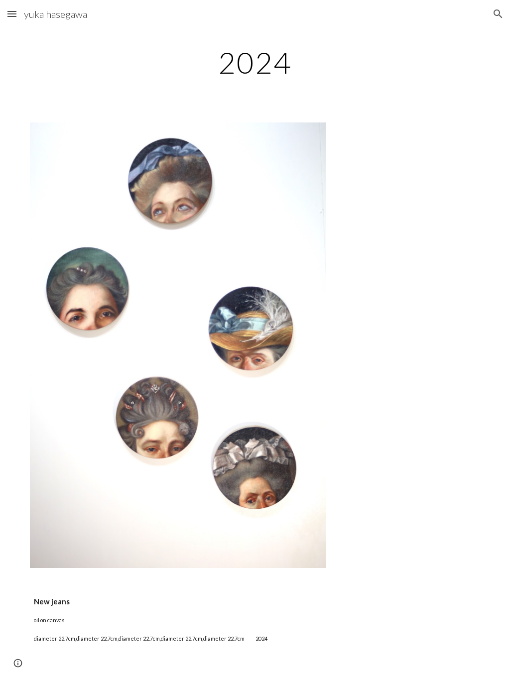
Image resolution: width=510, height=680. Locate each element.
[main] (255, 62)
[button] (12, 13)
